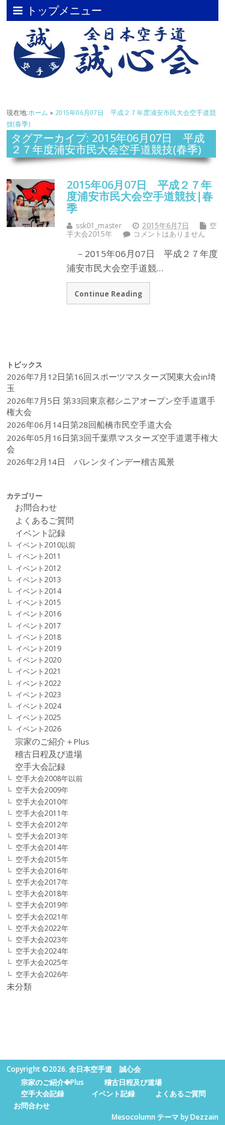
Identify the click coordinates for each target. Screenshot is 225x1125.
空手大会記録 (40, 766)
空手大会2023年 (42, 940)
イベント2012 (38, 568)
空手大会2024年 (42, 951)
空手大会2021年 (42, 917)
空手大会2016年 (42, 871)
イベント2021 (38, 671)
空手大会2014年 (42, 847)
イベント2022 (38, 683)
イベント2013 (38, 579)
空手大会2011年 (42, 813)
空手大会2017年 (42, 882)
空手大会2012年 (42, 824)
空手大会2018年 (42, 893)
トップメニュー (64, 10)
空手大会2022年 (42, 928)
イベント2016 (38, 614)
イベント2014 (38, 591)
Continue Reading (108, 293)
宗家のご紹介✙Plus (52, 1082)
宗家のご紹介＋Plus (52, 741)
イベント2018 (38, 637)
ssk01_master (99, 225)
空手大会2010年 (42, 802)
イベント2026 (38, 729)
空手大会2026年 (42, 974)
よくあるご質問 (44, 520)
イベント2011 (38, 556)
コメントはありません (169, 234)
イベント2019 (38, 648)
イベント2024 (38, 706)
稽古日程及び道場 (44, 754)
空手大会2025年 (42, 962)
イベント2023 (38, 694)
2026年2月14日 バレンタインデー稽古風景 (91, 461)
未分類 (19, 986)
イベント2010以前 (46, 545)
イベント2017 (38, 626)
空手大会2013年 (42, 836)
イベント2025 (38, 717)
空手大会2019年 (42, 905)
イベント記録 (44, 533)
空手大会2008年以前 (49, 778)
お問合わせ (32, 507)
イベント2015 (38, 602)
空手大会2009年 (42, 790)
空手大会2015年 (42, 859)
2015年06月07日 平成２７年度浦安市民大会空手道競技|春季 (140, 196)
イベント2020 (38, 660)
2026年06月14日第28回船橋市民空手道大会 (89, 424)
